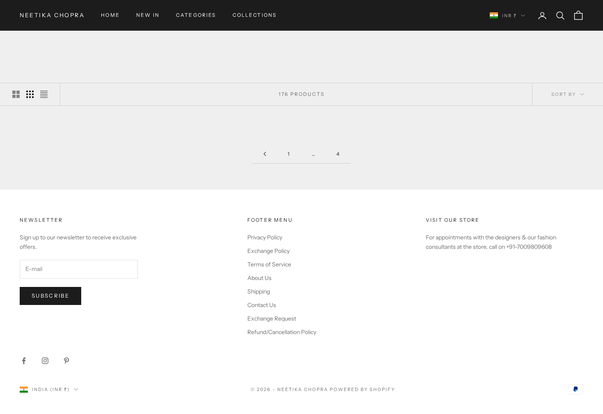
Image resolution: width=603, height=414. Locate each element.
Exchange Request (271, 318)
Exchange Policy (268, 251)
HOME (110, 15)
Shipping (258, 291)
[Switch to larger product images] (16, 94)
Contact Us (261, 305)
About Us (259, 278)
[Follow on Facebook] (24, 361)
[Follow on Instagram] (45, 361)
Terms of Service (269, 264)
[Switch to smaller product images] (30, 94)
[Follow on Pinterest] (66, 361)
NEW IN (148, 15)
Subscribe (50, 295)
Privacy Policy (264, 237)
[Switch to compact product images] (44, 94)
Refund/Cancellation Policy (281, 332)
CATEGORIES (196, 15)
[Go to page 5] (264, 154)
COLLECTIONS (255, 15)
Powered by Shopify (362, 389)
